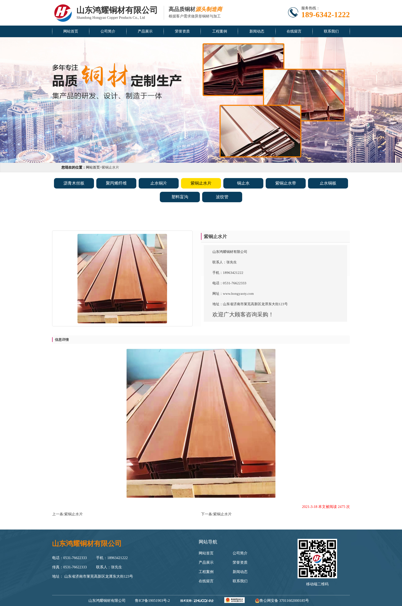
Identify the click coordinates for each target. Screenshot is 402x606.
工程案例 (219, 31)
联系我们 (331, 31)
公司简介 (107, 31)
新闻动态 (256, 31)
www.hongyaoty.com (238, 293)
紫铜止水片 (73, 514)
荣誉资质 (182, 31)
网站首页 (70, 31)
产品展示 (145, 31)
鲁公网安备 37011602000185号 (284, 601)
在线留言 (294, 31)
